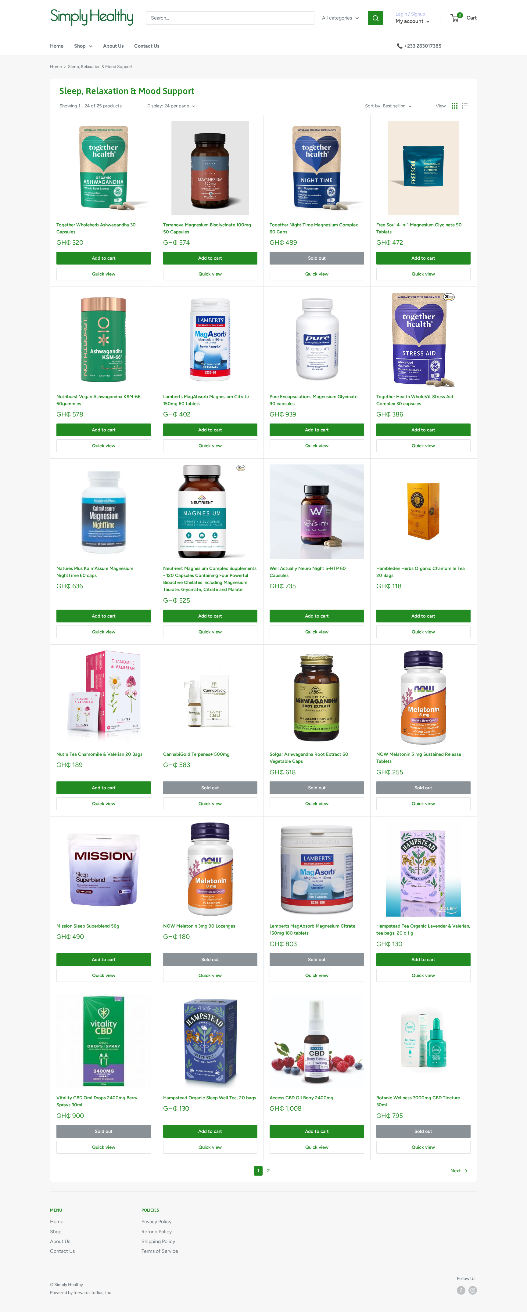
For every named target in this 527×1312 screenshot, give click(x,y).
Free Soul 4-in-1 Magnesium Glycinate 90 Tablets (419, 228)
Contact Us (146, 46)
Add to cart (104, 258)
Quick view (103, 274)
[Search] (375, 18)
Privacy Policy (156, 1221)
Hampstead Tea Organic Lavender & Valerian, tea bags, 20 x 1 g (423, 929)
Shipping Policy (158, 1241)
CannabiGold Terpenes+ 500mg (196, 754)
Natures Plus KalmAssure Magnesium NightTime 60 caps (94, 572)
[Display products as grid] (454, 106)
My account (410, 21)
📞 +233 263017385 (419, 46)
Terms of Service (160, 1251)
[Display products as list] (465, 106)
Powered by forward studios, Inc (80, 1292)
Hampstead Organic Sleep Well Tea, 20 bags (209, 1098)
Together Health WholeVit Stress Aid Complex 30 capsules (414, 400)
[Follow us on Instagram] (472, 1290)
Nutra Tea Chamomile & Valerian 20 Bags (99, 754)
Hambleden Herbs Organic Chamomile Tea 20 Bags (420, 572)
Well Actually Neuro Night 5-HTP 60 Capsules (308, 572)
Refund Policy (157, 1232)
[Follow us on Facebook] (461, 1290)
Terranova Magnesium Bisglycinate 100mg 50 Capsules (207, 228)
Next (455, 1170)
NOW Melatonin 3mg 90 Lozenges (199, 926)
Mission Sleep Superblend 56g (87, 926)
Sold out (317, 258)
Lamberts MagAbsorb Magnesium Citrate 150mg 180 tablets (312, 929)
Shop (80, 46)
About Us (113, 46)
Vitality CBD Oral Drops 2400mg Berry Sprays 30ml (96, 1101)
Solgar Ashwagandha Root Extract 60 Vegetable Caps (309, 758)
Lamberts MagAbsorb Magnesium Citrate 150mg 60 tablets (206, 400)
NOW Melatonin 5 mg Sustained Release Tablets (418, 758)
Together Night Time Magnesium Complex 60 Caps (314, 228)
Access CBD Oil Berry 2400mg (301, 1098)
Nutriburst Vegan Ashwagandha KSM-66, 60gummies (99, 400)
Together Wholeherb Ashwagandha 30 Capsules (96, 228)
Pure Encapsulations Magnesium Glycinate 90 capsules (313, 400)
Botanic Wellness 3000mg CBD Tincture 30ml (418, 1101)
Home (56, 46)
